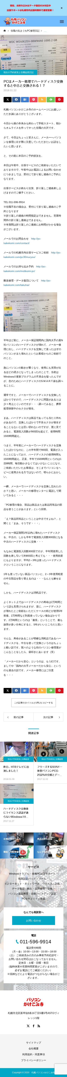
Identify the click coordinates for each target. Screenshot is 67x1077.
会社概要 (34, 1048)
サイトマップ (33, 1042)
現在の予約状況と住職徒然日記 (19, 72)
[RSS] (39, 1026)
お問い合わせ (33, 920)
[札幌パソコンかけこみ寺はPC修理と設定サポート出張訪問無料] (15, 21)
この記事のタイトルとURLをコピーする (33, 702)
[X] (28, 1026)
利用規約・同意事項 (33, 1054)
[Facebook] (33, 1026)
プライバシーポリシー (33, 1060)
